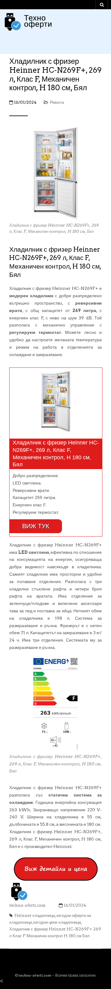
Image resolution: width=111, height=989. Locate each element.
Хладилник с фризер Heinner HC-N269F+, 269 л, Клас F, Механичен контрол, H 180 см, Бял (55, 74)
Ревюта (57, 102)
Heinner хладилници (34, 915)
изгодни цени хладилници (57, 922)
